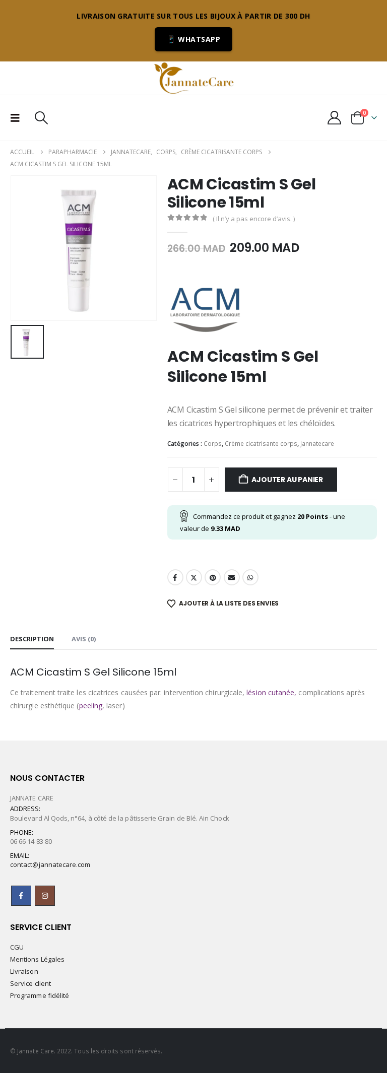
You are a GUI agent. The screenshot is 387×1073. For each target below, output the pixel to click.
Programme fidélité (39, 995)
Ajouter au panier (286, 480)
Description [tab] (32, 638)
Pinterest (213, 577)
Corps (213, 443)
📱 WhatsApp (193, 39)
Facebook (175, 577)
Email (232, 577)
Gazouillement (194, 577)
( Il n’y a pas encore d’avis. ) (254, 218)
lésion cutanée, (271, 692)
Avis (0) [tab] (84, 638)
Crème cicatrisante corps (261, 443)
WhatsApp (250, 577)
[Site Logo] (193, 78)
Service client (30, 983)
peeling (91, 705)
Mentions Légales (37, 959)
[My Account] (335, 117)
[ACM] (205, 309)
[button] (18, 117)
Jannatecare (317, 443)
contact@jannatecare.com (50, 864)
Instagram (45, 896)
